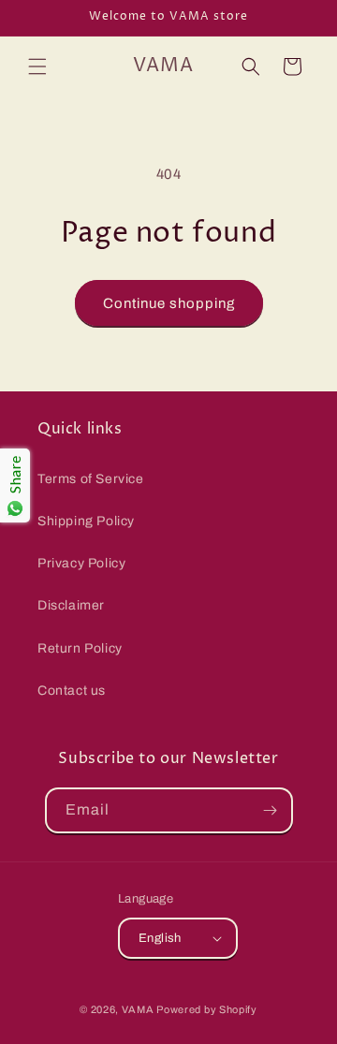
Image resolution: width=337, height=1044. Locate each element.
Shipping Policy (86, 521)
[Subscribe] (270, 810)
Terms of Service (90, 479)
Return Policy (80, 648)
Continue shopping (169, 303)
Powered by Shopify (206, 1009)
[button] (37, 66)
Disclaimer (71, 605)
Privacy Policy (81, 563)
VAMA (138, 1009)
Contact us (71, 691)
